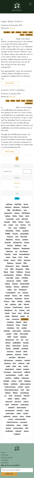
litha (26, 428)
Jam (5, 225)
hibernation (21, 357)
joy (5, 395)
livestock (18, 351)
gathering (8, 207)
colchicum (21, 363)
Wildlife (7, 233)
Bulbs (9, 337)
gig (16, 251)
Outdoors (19, 275)
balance (17, 398)
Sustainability (24, 233)
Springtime (17, 395)
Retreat (26, 242)
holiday (18, 281)
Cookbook (17, 434)
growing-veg (10, 281)
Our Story (4, 455)
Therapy (16, 286)
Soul (28, 310)
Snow (19, 313)
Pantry (28, 222)
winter (30, 32)
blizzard (18, 322)
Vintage (24, 325)
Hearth (7, 313)
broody (15, 337)
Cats (9, 228)
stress (8, 319)
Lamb (15, 254)
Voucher (26, 295)
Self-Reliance (26, 213)
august (27, 387)
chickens (7, 284)
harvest (27, 307)
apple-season (25, 404)
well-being (9, 204)
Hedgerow (16, 248)
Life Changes (24, 251)
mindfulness (29, 34)
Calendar (8, 286)
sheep (25, 322)
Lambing (25, 239)
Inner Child (9, 278)
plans (20, 381)
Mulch (19, 260)
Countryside (10, 219)
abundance (10, 328)
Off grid (26, 313)
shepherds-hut (9, 369)
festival (8, 348)
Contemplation (10, 292)
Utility (16, 334)
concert (13, 260)
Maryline (17, 183)
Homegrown (23, 289)
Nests (17, 266)
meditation (14, 384)
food (22, 390)
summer (8, 428)
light (13, 32)
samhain (24, 328)
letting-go (18, 354)
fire (16, 310)
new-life (25, 413)
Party (20, 257)
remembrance (24, 393)
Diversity (10, 245)
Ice (28, 316)
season (8, 257)
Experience (9, 251)
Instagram (4, 462)
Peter (17, 187)
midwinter (7, 331)
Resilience (10, 263)
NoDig (15, 216)
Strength (18, 263)
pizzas (17, 278)
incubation (18, 360)
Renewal (15, 284)
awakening (7, 416)
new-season (23, 422)
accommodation (11, 375)
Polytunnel (10, 325)
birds (19, 304)
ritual (10, 395)
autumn (26, 401)
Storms (26, 204)
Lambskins (10, 322)
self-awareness (8, 360)
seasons (26, 431)
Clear (17, 198)
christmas (20, 410)
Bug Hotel (24, 236)
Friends (6, 260)
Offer (25, 263)
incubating (24, 348)
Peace (14, 257)
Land (23, 100)
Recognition (19, 269)
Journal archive (7, 457)
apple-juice (14, 404)
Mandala (6, 381)
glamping (16, 207)
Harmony (10, 236)
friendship (25, 278)
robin (27, 390)
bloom (8, 345)
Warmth (26, 304)
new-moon (18, 401)
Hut (15, 289)
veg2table (16, 348)
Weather (20, 301)
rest (19, 292)
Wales (27, 269)
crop (16, 225)
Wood (14, 222)
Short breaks (24, 334)
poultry (26, 366)
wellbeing (27, 372)
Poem (26, 257)
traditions (13, 304)
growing (25, 345)
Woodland (7, 32)
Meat (13, 301)
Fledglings (22, 228)
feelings (6, 384)
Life (18, 328)
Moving (17, 239)
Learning (25, 292)
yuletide (27, 301)
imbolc (19, 413)
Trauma (14, 295)
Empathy (7, 222)
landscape (27, 381)
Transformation (17, 307)
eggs (19, 366)
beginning (7, 363)
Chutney (23, 225)
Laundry (8, 334)
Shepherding (25, 248)
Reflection (18, 245)
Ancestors (7, 248)
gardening (9, 354)
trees (7, 100)
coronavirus (15, 319)
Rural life (8, 242)
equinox (15, 416)
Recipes (20, 222)
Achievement (9, 266)
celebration (24, 286)
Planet (13, 100)
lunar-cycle (9, 401)
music (15, 228)
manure (13, 381)
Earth (18, 100)
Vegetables (25, 266)
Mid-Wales (18, 204)
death (25, 351)
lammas (7, 342)
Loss (27, 340)
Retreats (15, 233)
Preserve (6, 301)
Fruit (6, 269)
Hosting (16, 213)
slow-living (10, 351)
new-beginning (9, 410)
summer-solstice (18, 428)
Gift (20, 295)
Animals (7, 295)
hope (25, 245)
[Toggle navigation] (30, 4)
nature (22, 34)
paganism (23, 337)
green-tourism (17, 372)
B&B (8, 210)
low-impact (7, 372)
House (18, 325)
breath (25, 354)
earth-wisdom (10, 413)
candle (8, 366)
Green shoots (17, 345)
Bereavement (10, 340)
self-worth (25, 219)
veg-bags (26, 342)
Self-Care (27, 275)
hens (16, 236)
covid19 (20, 375)
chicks (14, 366)
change (28, 416)
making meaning (25, 384)
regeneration (8, 213)
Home (14, 313)
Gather (9, 289)
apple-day (11, 407)
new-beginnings (9, 275)
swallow (25, 425)
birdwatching (10, 425)
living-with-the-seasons (11, 390)
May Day (26, 395)
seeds (26, 375)
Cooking (21, 310)
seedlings (16, 378)
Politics (18, 230)
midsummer (25, 378)
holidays (7, 216)
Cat (22, 340)
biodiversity (25, 207)
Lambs (7, 316)
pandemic (25, 230)
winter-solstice (16, 331)
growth (10, 419)
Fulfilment (19, 272)
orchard (20, 387)
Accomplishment (24, 254)
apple (7, 404)
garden (22, 316)
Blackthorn (9, 239)
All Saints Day (17, 242)
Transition (7, 254)
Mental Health (24, 284)
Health (25, 281)
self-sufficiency (16, 210)
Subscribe (9, 474)
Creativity (8, 378)
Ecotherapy (18, 298)
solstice (25, 32)
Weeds (6, 272)
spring (22, 416)
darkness (18, 32)
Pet (17, 340)
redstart (18, 369)
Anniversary (8, 298)
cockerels (27, 360)
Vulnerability (9, 230)
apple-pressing (21, 407)
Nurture (27, 272)
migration (18, 431)
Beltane (15, 393)
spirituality (12, 357)
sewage (11, 225)
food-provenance (10, 387)
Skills (11, 269)
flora (14, 363)
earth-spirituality (20, 419)
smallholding (29, 103)
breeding (26, 369)
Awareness (27, 260)
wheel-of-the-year (12, 422)
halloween (15, 316)
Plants (12, 272)
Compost (7, 307)
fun (29, 225)
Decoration (26, 331)
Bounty (26, 298)
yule (6, 304)
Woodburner (8, 310)
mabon (10, 398)
